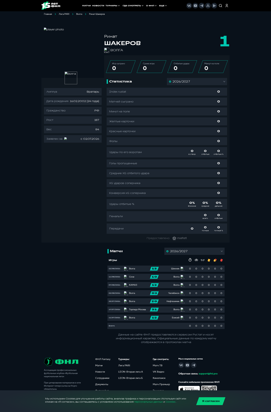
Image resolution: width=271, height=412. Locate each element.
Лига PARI (64, 14)
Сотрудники (102, 378)
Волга (79, 14)
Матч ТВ (157, 365)
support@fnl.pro (208, 373)
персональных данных (148, 401)
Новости (100, 371)
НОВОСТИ (98, 5)
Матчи (99, 365)
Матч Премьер (161, 384)
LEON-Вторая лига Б (130, 378)
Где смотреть (132, 5)
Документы (101, 384)
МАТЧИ (86, 5)
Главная (48, 14)
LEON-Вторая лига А (130, 371)
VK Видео (158, 371)
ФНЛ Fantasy (102, 359)
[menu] (145, 5)
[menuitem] (133, 5)
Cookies (170, 401)
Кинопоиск (159, 378)
